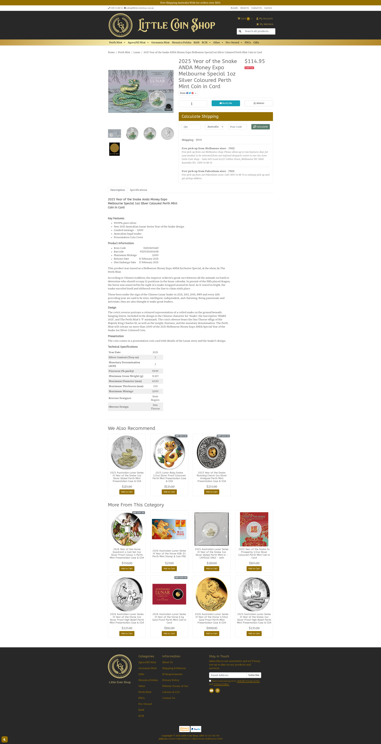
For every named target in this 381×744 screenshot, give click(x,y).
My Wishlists (266, 24)
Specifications (138, 189)
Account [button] (266, 18)
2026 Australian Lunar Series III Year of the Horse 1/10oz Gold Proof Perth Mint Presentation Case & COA (211, 618)
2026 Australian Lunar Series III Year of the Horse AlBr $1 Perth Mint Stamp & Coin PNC (169, 553)
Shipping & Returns (174, 668)
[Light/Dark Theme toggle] (4, 739)
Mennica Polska (181, 42)
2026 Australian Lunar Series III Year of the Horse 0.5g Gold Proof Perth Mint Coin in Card (169, 618)
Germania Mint (160, 42)
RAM (196, 42)
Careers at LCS (170, 692)
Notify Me (227, 103)
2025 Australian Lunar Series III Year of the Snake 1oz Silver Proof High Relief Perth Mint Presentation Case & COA (254, 618)
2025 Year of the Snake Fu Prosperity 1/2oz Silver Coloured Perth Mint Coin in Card (254, 553)
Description (117, 189)
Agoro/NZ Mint (137, 42)
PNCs (248, 42)
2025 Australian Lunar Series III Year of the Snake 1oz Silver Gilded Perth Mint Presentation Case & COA (127, 477)
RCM (204, 42)
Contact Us (256, 8)
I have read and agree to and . (234, 682)
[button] (125, 42)
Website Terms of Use (175, 686)
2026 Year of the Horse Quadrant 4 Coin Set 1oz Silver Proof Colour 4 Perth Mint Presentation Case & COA (127, 553)
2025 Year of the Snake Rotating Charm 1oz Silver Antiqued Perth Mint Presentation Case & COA (212, 477)
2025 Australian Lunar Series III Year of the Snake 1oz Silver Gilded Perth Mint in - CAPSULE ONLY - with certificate (211, 555)
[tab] (117, 190)
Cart (244, 18)
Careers (268, 8)
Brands (234, 8)
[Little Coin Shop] (120, 24)
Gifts (256, 42)
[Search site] (240, 31)
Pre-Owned (232, 42)
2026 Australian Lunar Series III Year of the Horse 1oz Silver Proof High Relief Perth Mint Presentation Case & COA (127, 618)
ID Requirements (172, 674)
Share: (183, 93)
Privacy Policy (170, 680)
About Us (244, 8)
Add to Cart (127, 492)
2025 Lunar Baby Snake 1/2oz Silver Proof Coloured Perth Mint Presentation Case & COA (169, 477)
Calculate (262, 126)
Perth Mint (115, 42)
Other (216, 42)
